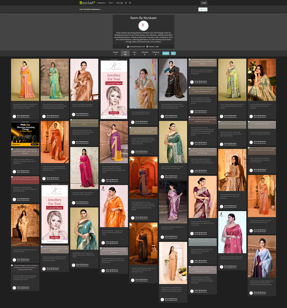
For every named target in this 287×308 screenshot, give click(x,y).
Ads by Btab (113, 59)
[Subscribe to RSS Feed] (126, 3)
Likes (134, 53)
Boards (115, 53)
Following (155, 53)
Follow (166, 53)
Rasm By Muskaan (23, 115)
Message (119, 3)
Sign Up (203, 9)
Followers (144, 53)
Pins (125, 53)
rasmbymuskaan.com (137, 46)
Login (204, 3)
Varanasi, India (153, 46)
